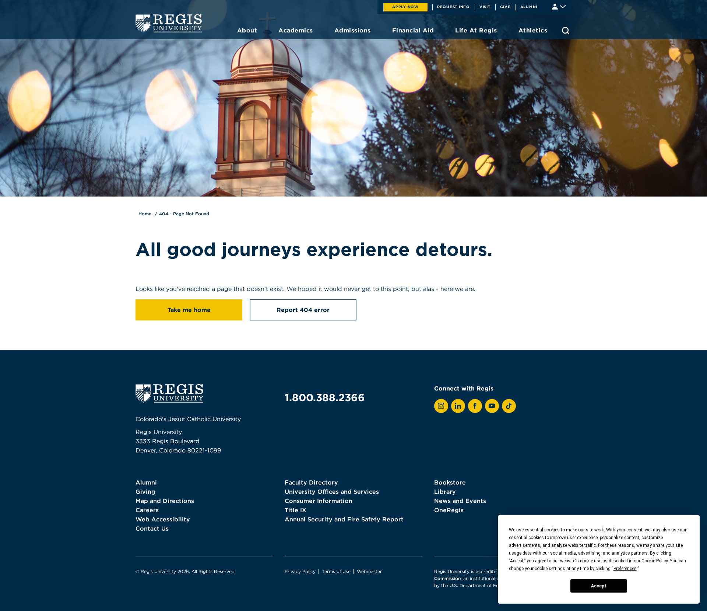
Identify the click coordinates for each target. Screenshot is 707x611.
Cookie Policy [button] (654, 560)
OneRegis (449, 510)
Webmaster (369, 571)
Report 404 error (303, 309)
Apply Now (405, 6)
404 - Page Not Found (184, 213)
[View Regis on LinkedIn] (458, 406)
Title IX (295, 510)
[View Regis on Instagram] (441, 406)
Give (505, 6)
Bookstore (450, 482)
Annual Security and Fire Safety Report (344, 519)
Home (144, 213)
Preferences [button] (625, 568)
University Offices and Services (332, 491)
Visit (484, 6)
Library (445, 491)
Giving (145, 491)
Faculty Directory (311, 482)
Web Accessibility (163, 519)
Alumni (529, 6)
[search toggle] (565, 31)
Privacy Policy (300, 571)
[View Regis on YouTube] (492, 406)
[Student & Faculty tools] (559, 6)
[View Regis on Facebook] (475, 406)
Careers (147, 510)
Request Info (453, 6)
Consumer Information (318, 500)
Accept (598, 586)
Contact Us (152, 528)
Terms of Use (336, 571)
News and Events (460, 500)
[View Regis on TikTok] (509, 406)
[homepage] (169, 23)
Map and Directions (165, 500)
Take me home (189, 309)
